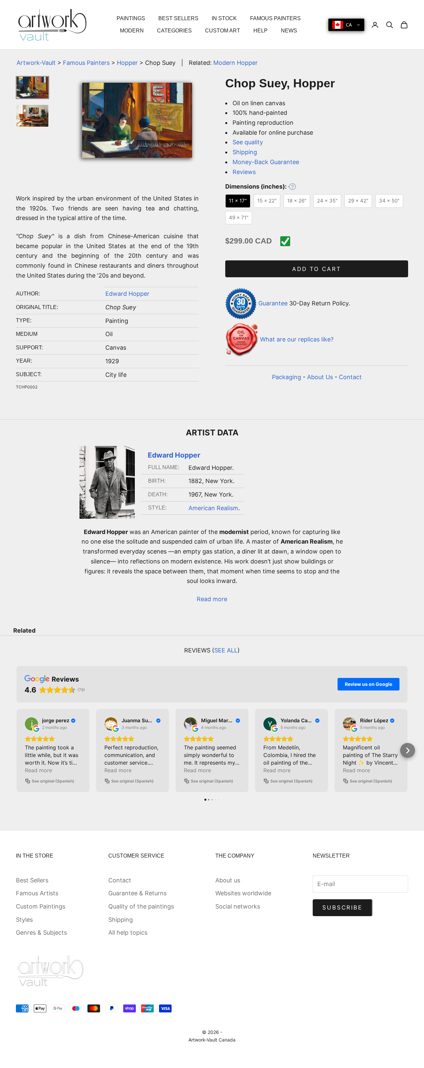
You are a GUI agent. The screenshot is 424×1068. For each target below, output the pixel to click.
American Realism (213, 508)
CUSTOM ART (222, 30)
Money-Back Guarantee (266, 161)
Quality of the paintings (141, 906)
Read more (212, 599)
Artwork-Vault (36, 62)
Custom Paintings (40, 906)
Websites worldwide (243, 893)
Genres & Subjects (41, 932)
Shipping (245, 152)
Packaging (286, 377)
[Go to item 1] (32, 87)
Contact (350, 377)
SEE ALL (226, 650)
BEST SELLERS (178, 18)
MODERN (132, 30)
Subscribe (342, 907)
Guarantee (273, 303)
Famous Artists (37, 893)
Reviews (244, 171)
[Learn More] (292, 186)
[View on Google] (31, 724)
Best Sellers (32, 880)
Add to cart (317, 269)
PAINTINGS (131, 18)
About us (227, 880)
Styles (24, 919)
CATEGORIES (174, 30)
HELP (260, 30)
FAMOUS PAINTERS (275, 18)
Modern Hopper (235, 62)
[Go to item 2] (32, 115)
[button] (16, 750)
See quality (248, 142)
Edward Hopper (127, 293)
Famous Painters (86, 62)
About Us (320, 377)
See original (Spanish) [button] (53, 781)
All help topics (127, 932)
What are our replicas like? (297, 339)
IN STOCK (224, 18)
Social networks (237, 906)
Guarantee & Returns (137, 893)
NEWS (289, 30)
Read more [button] (38, 770)
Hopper (127, 62)
